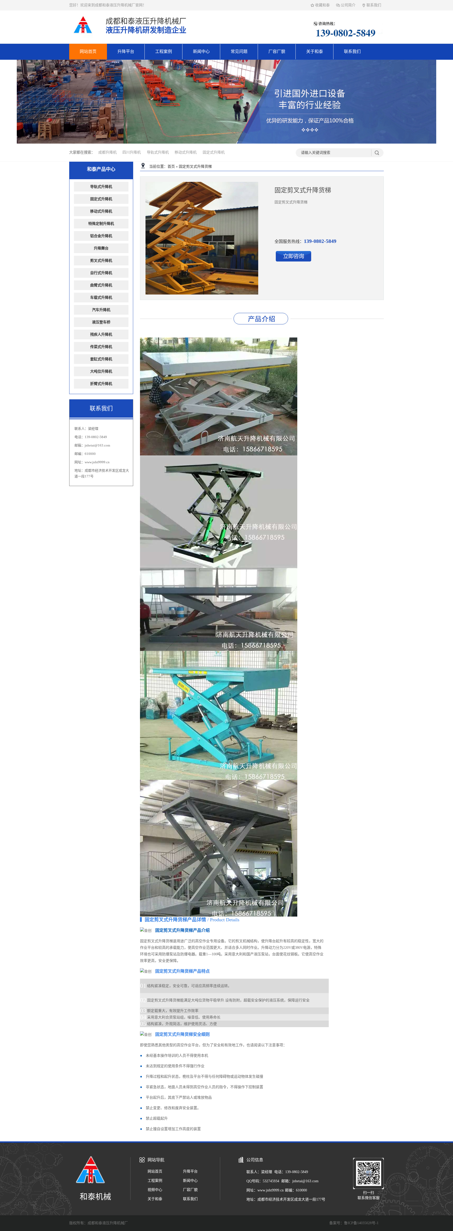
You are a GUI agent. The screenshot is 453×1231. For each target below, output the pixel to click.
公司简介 (348, 5)
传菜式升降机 (101, 347)
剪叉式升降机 (101, 261)
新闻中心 (201, 51)
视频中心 (155, 1190)
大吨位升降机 (101, 371)
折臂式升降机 (101, 384)
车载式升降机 (101, 297)
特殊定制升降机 (101, 224)
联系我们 (373, 5)
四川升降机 (131, 152)
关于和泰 (314, 51)
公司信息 (254, 1160)
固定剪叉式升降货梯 (195, 166)
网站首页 (88, 51)
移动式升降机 (186, 152)
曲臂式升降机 (101, 285)
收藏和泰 (322, 5)
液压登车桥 (101, 322)
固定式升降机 (214, 152)
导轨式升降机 (158, 152)
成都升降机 (107, 152)
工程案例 (163, 51)
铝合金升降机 (101, 236)
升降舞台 (101, 248)
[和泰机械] (83, 37)
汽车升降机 (101, 310)
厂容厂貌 (276, 51)
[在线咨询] (293, 260)
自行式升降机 (101, 273)
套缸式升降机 (101, 359)
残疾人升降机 (101, 334)
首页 (171, 166)
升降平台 (125, 51)
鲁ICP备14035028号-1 (361, 1223)
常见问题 (239, 51)
